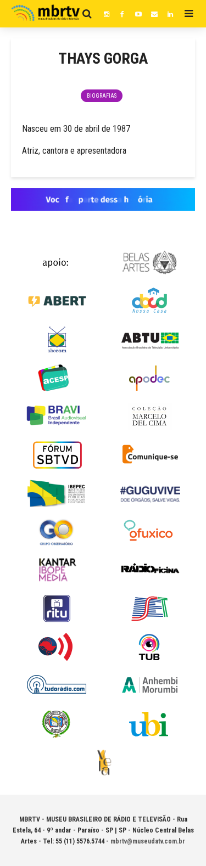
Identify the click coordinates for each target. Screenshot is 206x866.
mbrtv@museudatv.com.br (147, 841)
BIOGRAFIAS (101, 96)
